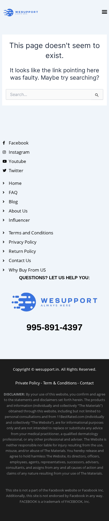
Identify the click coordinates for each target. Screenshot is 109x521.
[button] (104, 11)
